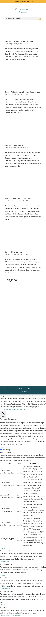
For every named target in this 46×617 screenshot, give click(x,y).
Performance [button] (4, 562)
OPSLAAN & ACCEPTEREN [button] (10, 615)
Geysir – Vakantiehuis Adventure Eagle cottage (22, 92)
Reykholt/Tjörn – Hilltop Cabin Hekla (18, 199)
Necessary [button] (4, 447)
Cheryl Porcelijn (13, 44)
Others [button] (2, 605)
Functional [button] (3, 548)
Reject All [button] (22, 409)
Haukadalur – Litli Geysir (14, 145)
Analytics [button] (3, 575)
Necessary (6, 450)
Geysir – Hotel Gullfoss (13, 252)
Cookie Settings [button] (5, 409)
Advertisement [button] (5, 589)
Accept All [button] (15, 409)
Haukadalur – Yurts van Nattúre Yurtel (19, 41)
